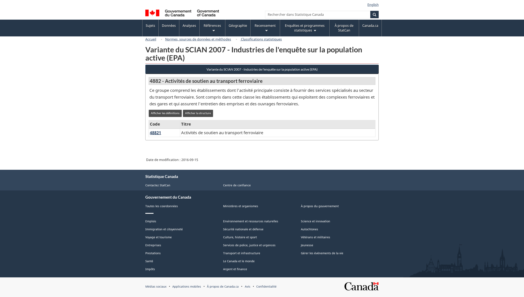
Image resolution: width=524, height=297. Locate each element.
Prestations (153, 253)
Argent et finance (235, 269)
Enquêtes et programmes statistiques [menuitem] (305, 28)
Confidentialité (266, 286)
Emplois (150, 221)
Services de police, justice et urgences (249, 245)
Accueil (150, 39)
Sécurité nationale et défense (243, 229)
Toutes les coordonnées (161, 206)
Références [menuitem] (212, 25)
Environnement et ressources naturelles (250, 221)
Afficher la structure (198, 113)
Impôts (150, 269)
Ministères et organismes (240, 206)
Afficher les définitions (165, 113)
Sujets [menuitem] (150, 25)
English (373, 4)
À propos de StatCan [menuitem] (344, 28)
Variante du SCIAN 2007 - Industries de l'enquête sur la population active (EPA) (262, 69)
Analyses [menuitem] (189, 25)
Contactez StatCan (157, 185)
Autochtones (309, 229)
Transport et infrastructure (241, 253)
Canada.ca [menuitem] (370, 25)
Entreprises (153, 245)
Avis (247, 286)
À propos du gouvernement (320, 206)
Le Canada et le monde (239, 261)
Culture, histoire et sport (240, 237)
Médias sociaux (155, 286)
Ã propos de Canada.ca (223, 286)
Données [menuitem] (169, 25)
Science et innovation (315, 221)
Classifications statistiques (261, 39)
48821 (155, 132)
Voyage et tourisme (158, 237)
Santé (149, 261)
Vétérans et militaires (315, 237)
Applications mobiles (186, 286)
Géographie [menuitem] (238, 25)
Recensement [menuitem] (265, 25)
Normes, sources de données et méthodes (198, 39)
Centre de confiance (237, 185)
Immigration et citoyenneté (164, 229)
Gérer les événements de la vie (322, 253)
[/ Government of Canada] (182, 14)
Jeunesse (307, 245)
